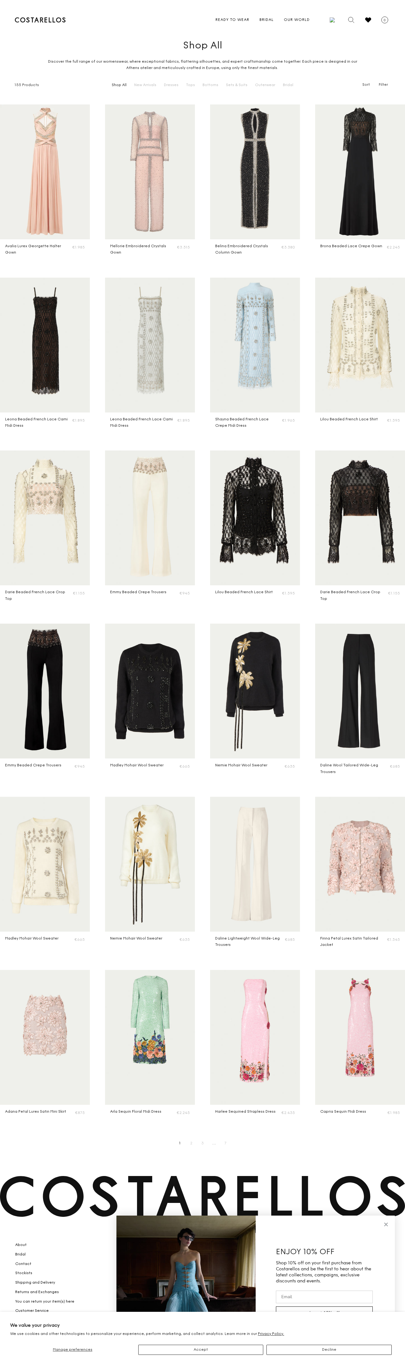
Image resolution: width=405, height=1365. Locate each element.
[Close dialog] (386, 1224)
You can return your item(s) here (44, 1302)
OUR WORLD (297, 20)
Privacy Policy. (271, 1334)
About (21, 1245)
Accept (201, 1350)
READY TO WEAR (232, 20)
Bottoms (210, 85)
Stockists (23, 1273)
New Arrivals (145, 85)
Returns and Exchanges (37, 1292)
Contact (23, 1264)
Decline (329, 1350)
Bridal (288, 85)
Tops (190, 85)
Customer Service (32, 1311)
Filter (383, 85)
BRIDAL (266, 20)
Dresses (171, 85)
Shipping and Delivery (35, 1283)
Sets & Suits (236, 85)
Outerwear (265, 85)
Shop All (119, 85)
